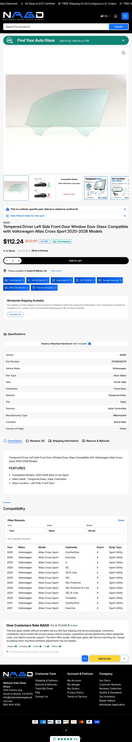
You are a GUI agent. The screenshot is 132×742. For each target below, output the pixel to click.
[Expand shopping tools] (124, 658)
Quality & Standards (110, 692)
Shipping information (66, 440)
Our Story (104, 680)
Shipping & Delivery (46, 680)
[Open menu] (125, 16)
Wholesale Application (112, 704)
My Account (74, 680)
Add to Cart (105, 658)
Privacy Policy (75, 692)
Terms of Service (77, 696)
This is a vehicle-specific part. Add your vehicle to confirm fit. (45, 209)
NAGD (6, 222)
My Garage (73, 684)
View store (55, 270)
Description (15, 440)
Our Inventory (107, 696)
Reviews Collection (110, 688)
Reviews (37, 440)
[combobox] (66, 26)
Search (119, 26)
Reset (121, 520)
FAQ (37, 692)
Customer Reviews (110, 684)
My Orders (73, 688)
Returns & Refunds (97, 440)
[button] (105, 16)
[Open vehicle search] (124, 209)
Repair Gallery (107, 700)
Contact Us (15, 314)
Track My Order (44, 688)
